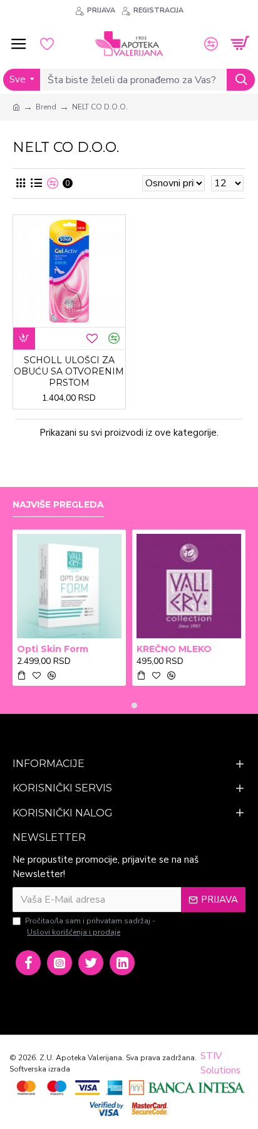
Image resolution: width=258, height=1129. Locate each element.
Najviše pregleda (58, 504)
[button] (123, 705)
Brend (46, 107)
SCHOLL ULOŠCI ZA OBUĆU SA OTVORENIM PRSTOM (69, 371)
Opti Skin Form (52, 649)
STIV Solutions (220, 1063)
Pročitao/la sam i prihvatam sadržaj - (90, 926)
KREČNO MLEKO (174, 649)
